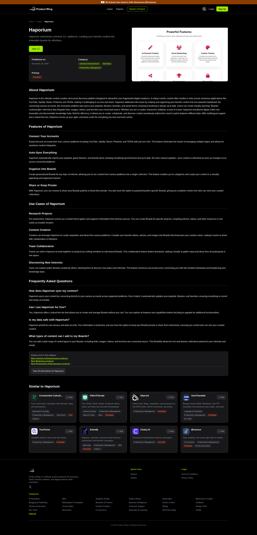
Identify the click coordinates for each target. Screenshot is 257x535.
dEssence (196, 430)
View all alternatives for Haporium (48, 371)
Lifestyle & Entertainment (89, 64)
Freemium (37, 77)
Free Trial (161, 442)
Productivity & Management (90, 68)
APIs (64, 499)
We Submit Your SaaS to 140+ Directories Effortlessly (130, 2)
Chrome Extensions (202, 446)
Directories (66, 510)
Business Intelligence (138, 502)
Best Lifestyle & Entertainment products (49, 358)
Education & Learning (40, 411)
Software (35, 419)
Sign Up (222, 9)
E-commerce (101, 510)
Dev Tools (188, 419)
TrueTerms (44, 430)
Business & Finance (104, 502)
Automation (167, 499)
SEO (120, 445)
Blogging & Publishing (38, 502)
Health (198, 510)
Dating (165, 506)
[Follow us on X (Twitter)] (30, 487)
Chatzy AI (145, 430)
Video (100, 415)
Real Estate (61, 415)
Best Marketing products (42, 361)
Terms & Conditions (190, 474)
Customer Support (137, 506)
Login (211, 9)
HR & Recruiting (169, 510)
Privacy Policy (187, 478)
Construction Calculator (51, 395)
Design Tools (201, 506)
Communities (67, 506)
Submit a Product (137, 9)
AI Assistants (189, 442)
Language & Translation (193, 411)
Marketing (107, 64)
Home (31, 21)
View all (32, 514)
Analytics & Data (102, 499)
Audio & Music (135, 499)
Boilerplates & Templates (72, 502)
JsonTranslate (198, 395)
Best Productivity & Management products (50, 364)
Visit (34, 49)
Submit (134, 478)
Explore (119, 9)
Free (70, 415)
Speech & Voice (89, 415)
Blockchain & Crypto (204, 499)
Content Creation (89, 411)
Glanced (144, 395)
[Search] (204, 9)
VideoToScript (97, 395)
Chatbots (199, 502)
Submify (94, 430)
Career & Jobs (168, 502)
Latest (110, 9)
